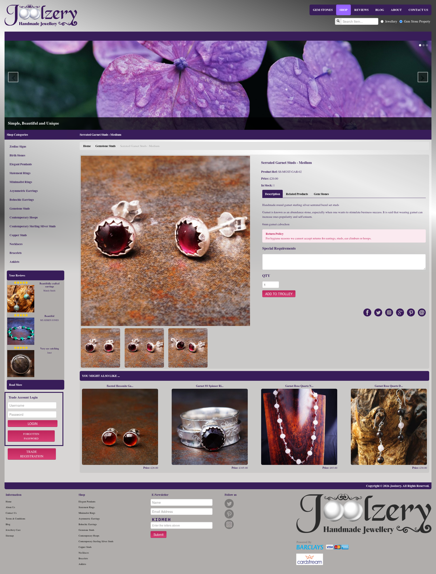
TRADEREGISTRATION (31, 453)
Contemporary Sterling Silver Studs (33, 226)
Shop (82, 494)
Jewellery (391, 21)
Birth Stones (17, 155)
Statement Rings (20, 173)
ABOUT (396, 10)
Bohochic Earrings (22, 199)
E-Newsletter (160, 494)
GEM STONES (323, 10)
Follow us (231, 494)
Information (13, 494)
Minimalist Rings (21, 182)
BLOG (379, 10)
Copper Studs (18, 235)
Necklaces (16, 244)
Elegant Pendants (21, 164)
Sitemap (10, 535)
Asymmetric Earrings (24, 190)
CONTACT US (418, 10)
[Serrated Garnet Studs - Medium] (100, 347)
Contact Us (11, 512)
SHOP (343, 10)
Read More (15, 385)
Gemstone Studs (20, 208)
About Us (10, 507)
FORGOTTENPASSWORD (31, 436)
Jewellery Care (13, 529)
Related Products (297, 194)
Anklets (14, 261)
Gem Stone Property (417, 21)
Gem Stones (321, 194)
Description (272, 194)
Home (87, 146)
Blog (8, 524)
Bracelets (16, 253)
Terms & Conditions (15, 518)
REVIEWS (361, 10)
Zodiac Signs (18, 146)
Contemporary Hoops (24, 217)
